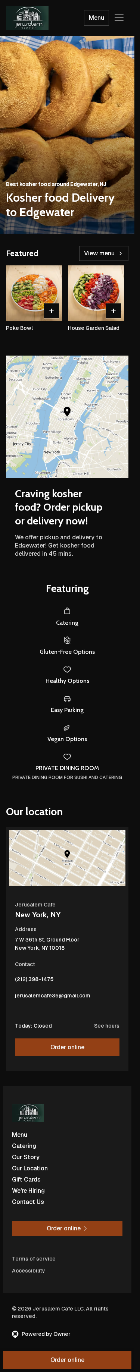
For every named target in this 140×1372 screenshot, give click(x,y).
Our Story (26, 1157)
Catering (24, 1146)
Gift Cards (26, 1179)
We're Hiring (28, 1191)
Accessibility (28, 1270)
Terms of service (34, 1258)
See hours (106, 1025)
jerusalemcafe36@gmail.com (52, 997)
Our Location (30, 1168)
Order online (67, 1047)
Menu (96, 18)
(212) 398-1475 (34, 981)
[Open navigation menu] (119, 17)
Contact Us (28, 1202)
